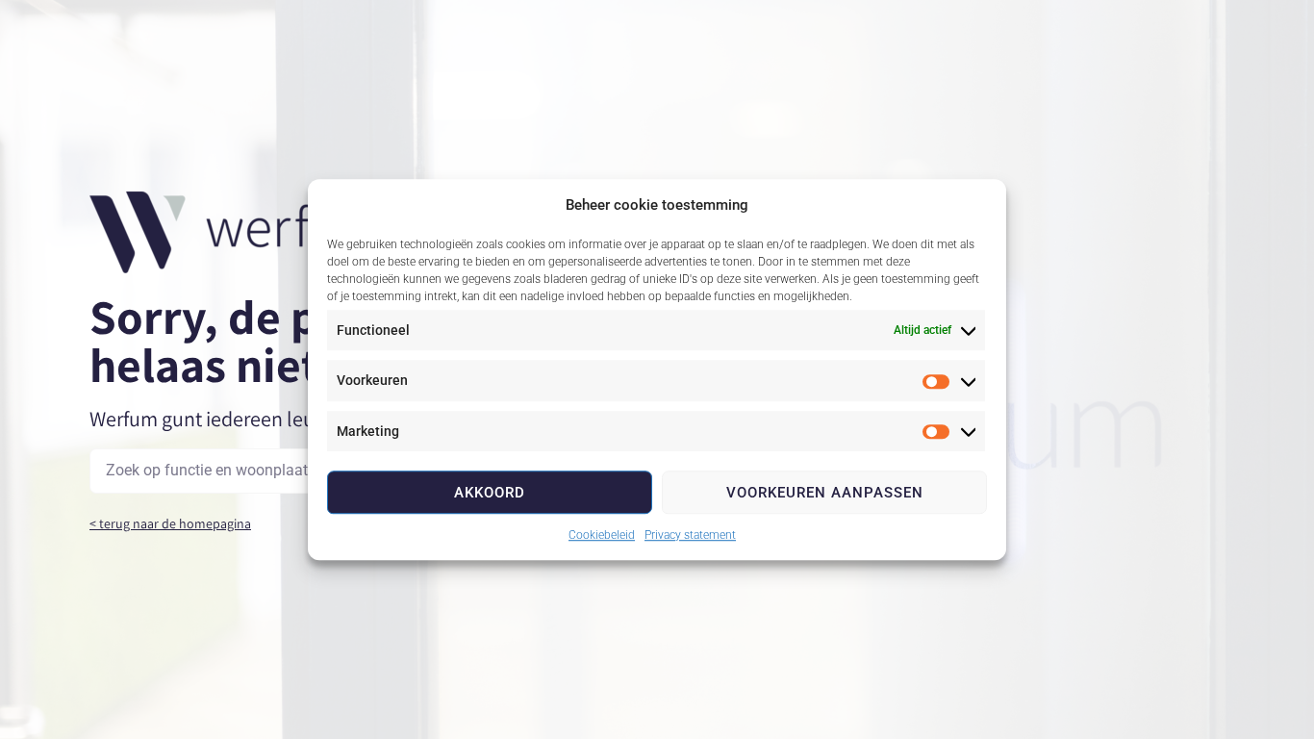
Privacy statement (690, 535)
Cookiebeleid (602, 535)
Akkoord (489, 492)
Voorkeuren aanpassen (824, 492)
